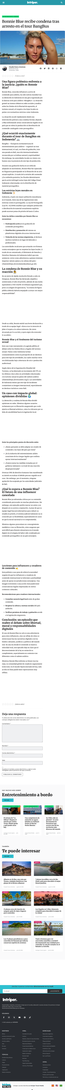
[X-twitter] (14, 1017)
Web (3, 760)
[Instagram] (9, 1017)
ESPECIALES (47, 1031)
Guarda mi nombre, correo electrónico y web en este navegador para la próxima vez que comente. (19, 769)
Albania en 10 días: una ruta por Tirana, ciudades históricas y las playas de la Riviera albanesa (15, 881)
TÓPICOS (5, 1054)
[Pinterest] (24, 1017)
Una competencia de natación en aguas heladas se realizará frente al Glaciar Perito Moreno (32, 821)
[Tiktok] (30, 1017)
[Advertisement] (22, 308)
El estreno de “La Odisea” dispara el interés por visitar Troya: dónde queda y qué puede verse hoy (11, 822)
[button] (3, 2)
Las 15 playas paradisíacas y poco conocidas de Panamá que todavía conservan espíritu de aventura (16, 941)
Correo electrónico (8, 753)
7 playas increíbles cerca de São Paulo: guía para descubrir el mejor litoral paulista (48, 881)
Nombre (5, 745)
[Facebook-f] (3, 1017)
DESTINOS (5, 1031)
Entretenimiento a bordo (10, 16)
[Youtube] (19, 1017)
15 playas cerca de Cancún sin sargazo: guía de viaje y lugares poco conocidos (15, 911)
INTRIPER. (15, 1022)
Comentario (6, 723)
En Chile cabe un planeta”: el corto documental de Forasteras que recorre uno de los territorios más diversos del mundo (53, 823)
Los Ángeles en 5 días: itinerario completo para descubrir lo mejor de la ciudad (48, 911)
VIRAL (24, 1031)
